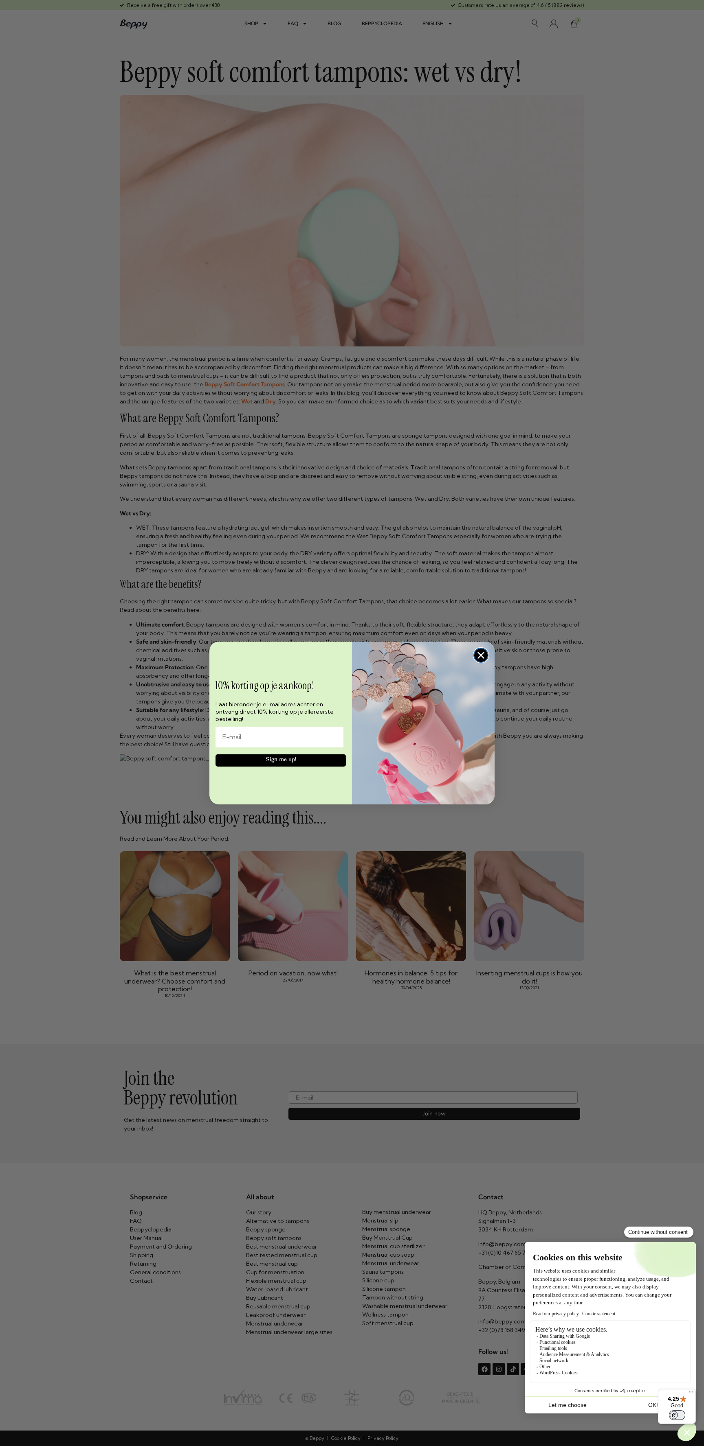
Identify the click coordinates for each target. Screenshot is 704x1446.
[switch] (677, 1415)
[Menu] (691, 1394)
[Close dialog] (481, 655)
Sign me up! (281, 760)
